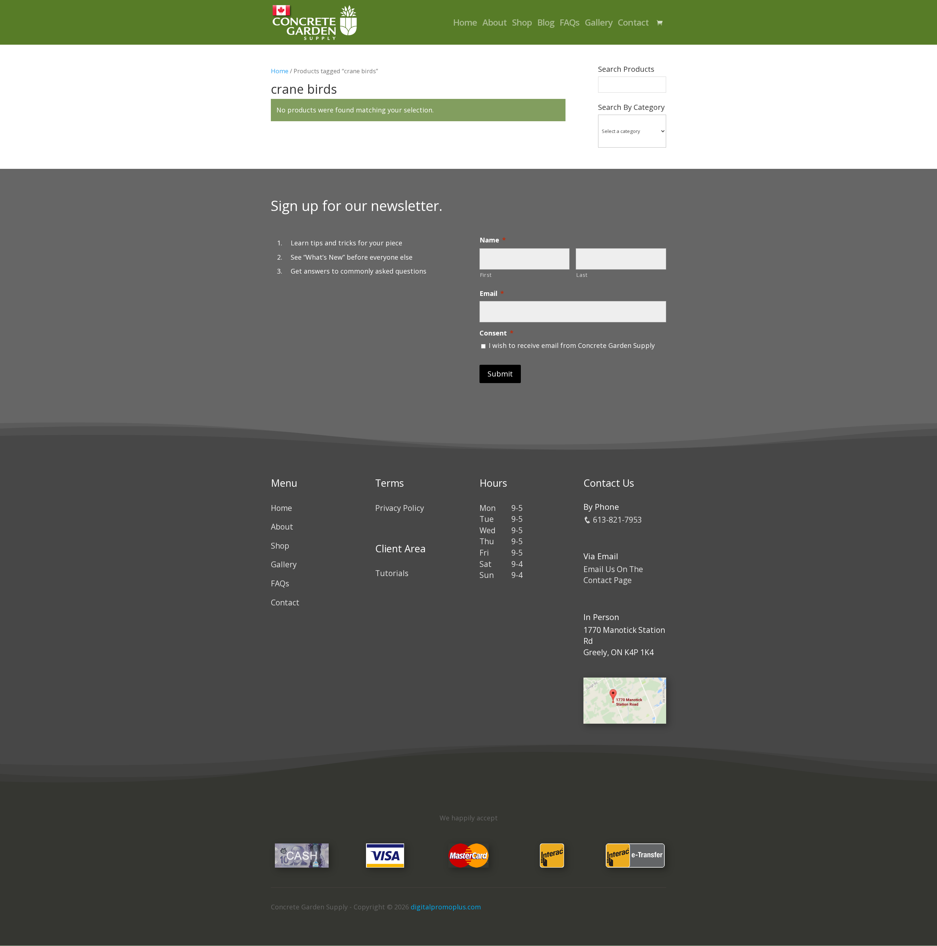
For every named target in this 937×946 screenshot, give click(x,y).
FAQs (569, 24)
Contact (633, 24)
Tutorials (391, 573)
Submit (500, 374)
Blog (545, 24)
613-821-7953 (616, 520)
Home (465, 24)
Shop (522, 24)
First (486, 274)
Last (582, 274)
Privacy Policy (399, 508)
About (494, 24)
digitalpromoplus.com (446, 906)
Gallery (598, 24)
